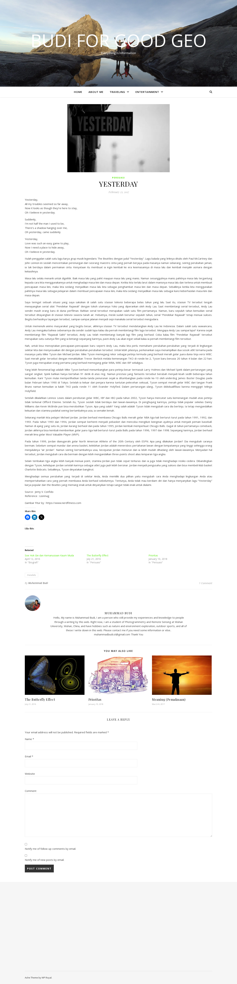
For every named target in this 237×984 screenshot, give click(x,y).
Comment (30, 791)
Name (29, 739)
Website (30, 773)
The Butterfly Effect (97, 555)
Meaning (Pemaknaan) (169, 699)
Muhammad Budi (38, 583)
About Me (95, 92)
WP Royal (47, 977)
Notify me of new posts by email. (44, 859)
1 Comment (205, 583)
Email (29, 756)
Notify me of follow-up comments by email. (50, 848)
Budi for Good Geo (119, 40)
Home (78, 92)
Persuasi (118, 177)
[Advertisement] (53, 928)
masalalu (31, 575)
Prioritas (153, 555)
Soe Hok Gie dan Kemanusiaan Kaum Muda (49, 555)
